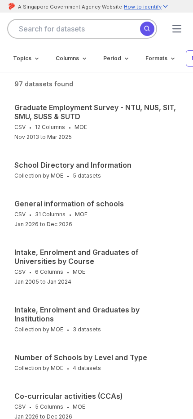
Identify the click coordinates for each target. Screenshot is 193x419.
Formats (156, 58)
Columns (67, 58)
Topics (22, 58)
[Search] (147, 29)
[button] (146, 7)
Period (112, 58)
